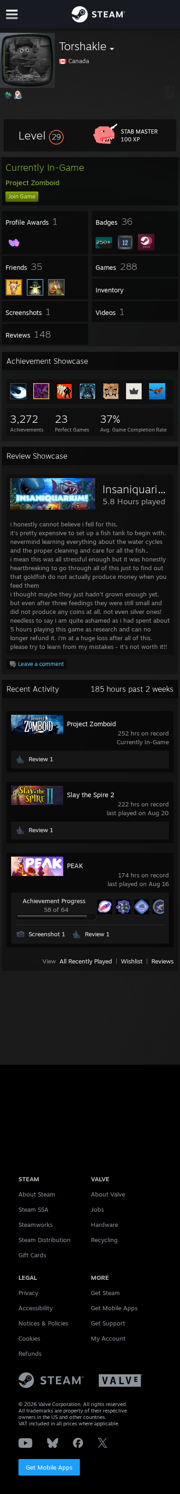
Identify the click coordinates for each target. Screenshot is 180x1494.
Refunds (30, 1353)
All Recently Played (86, 961)
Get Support (108, 1323)
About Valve (108, 1194)
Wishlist (132, 961)
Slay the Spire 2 (90, 795)
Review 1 (41, 759)
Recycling (104, 1239)
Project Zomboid (91, 724)
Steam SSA (33, 1209)
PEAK (75, 866)
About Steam (36, 1194)
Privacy (28, 1292)
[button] (41, 135)
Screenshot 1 (47, 934)
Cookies (29, 1338)
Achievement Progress (54, 901)
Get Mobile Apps (49, 1467)
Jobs (97, 1209)
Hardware (104, 1224)
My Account (108, 1338)
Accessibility (35, 1308)
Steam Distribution (44, 1239)
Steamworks (35, 1224)
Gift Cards (32, 1255)
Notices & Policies (43, 1323)
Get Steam (105, 1292)
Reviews (162, 961)
